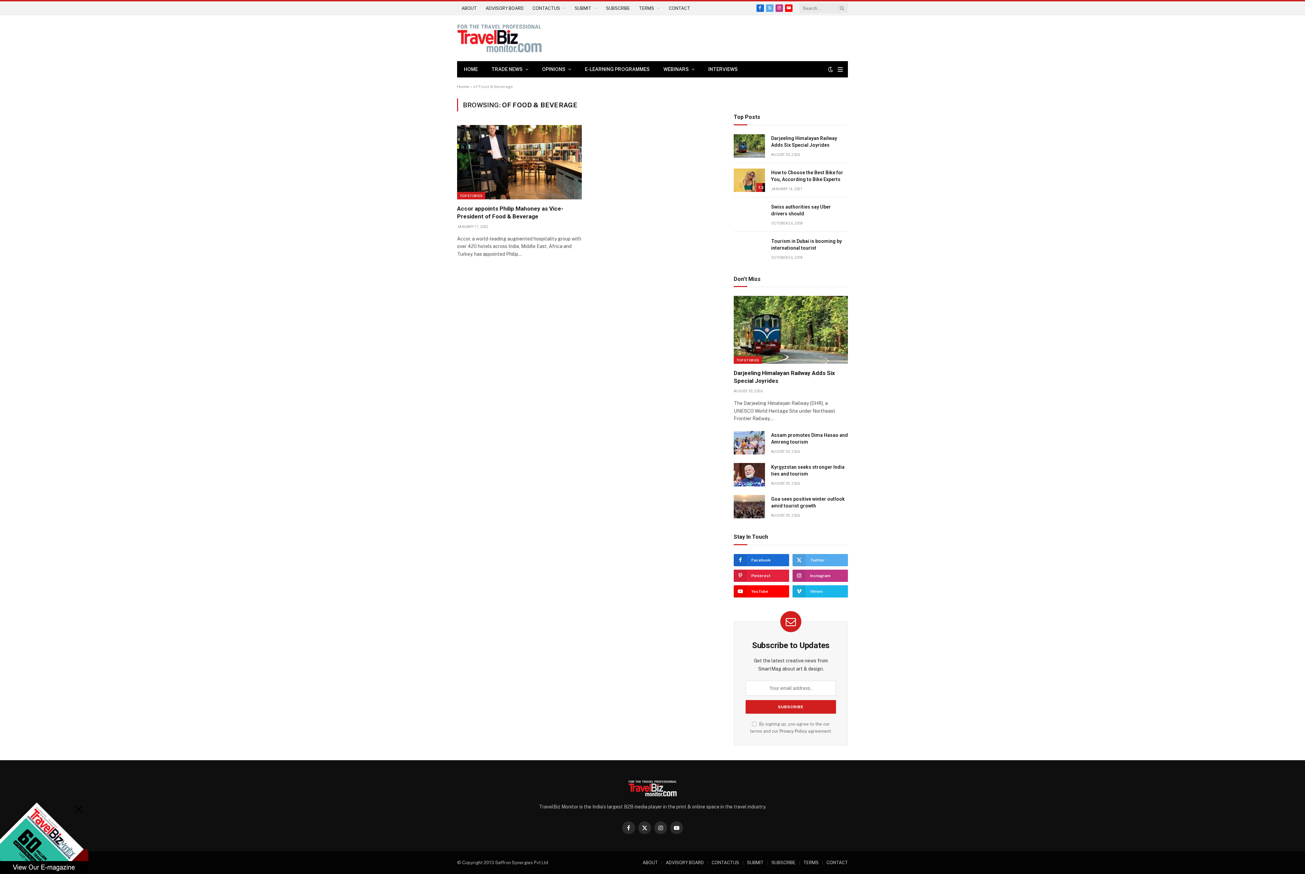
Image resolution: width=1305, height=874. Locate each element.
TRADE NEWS (507, 69)
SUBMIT (583, 8)
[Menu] (840, 69)
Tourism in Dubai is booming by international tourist (806, 244)
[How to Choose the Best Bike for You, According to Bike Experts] (749, 180)
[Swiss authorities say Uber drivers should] (749, 214)
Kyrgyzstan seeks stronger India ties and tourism (808, 470)
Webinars (676, 69)
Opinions (554, 69)
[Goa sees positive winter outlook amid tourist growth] (749, 506)
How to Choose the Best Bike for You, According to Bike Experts (807, 176)
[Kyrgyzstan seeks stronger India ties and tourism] (749, 474)
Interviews (723, 69)
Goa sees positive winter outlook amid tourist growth (808, 502)
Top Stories (471, 196)
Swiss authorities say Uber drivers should (801, 210)
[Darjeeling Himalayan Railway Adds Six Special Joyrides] (749, 146)
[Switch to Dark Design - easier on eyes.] (830, 69)
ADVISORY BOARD (505, 8)
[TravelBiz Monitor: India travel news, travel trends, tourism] (499, 38)
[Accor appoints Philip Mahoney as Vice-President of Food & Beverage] (519, 162)
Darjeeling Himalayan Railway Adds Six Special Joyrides (804, 142)
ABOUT (469, 8)
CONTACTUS (546, 8)
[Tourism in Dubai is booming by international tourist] (749, 249)
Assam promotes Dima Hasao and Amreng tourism (809, 438)
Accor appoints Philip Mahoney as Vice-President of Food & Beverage (510, 212)
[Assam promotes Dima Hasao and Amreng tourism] (749, 442)
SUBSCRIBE (618, 8)
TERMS (646, 8)
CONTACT (679, 8)
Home (471, 69)
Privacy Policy (793, 731)
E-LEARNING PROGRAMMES (617, 69)
